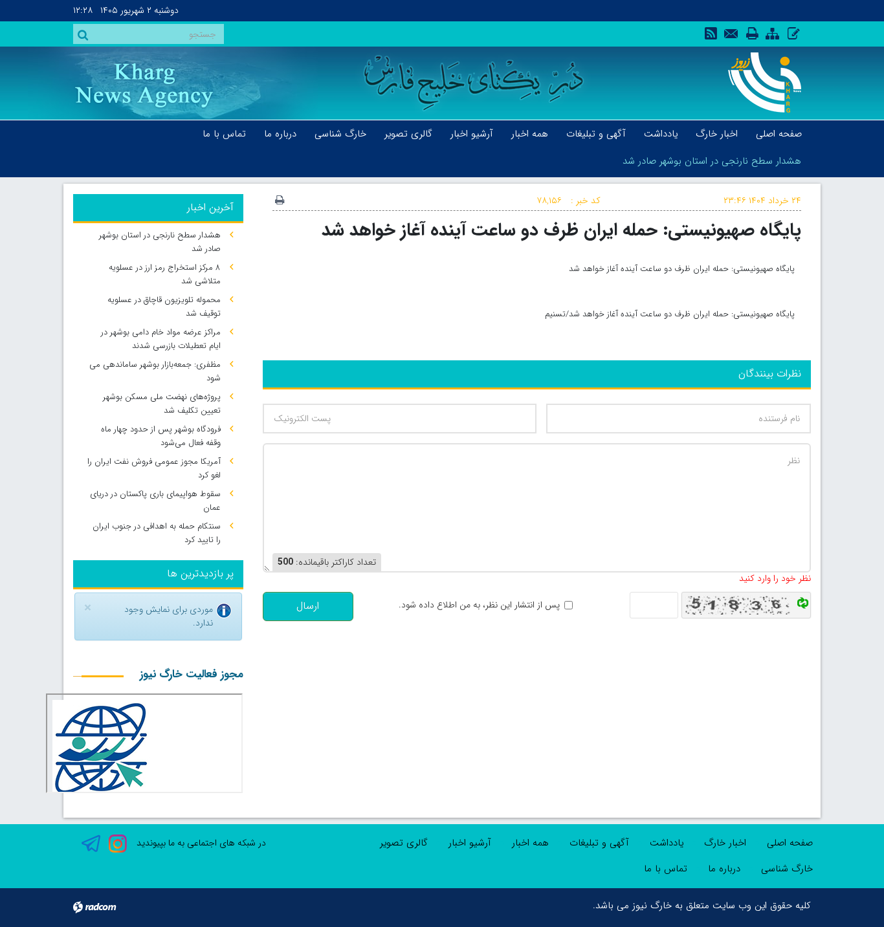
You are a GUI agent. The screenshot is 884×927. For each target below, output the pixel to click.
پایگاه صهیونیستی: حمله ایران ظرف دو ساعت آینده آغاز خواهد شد (561, 230)
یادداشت (666, 843)
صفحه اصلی (790, 843)
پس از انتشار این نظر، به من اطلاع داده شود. (479, 605)
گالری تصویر (404, 843)
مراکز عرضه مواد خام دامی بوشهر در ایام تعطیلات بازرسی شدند (161, 339)
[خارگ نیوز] (757, 82)
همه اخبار (530, 843)
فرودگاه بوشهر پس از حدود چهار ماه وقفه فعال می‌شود (161, 436)
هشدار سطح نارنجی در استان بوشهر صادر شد (712, 161)
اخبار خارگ (725, 843)
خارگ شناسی (787, 869)
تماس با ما (665, 869)
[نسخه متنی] (279, 201)
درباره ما (724, 869)
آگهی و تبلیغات (599, 843)
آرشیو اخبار (469, 843)
